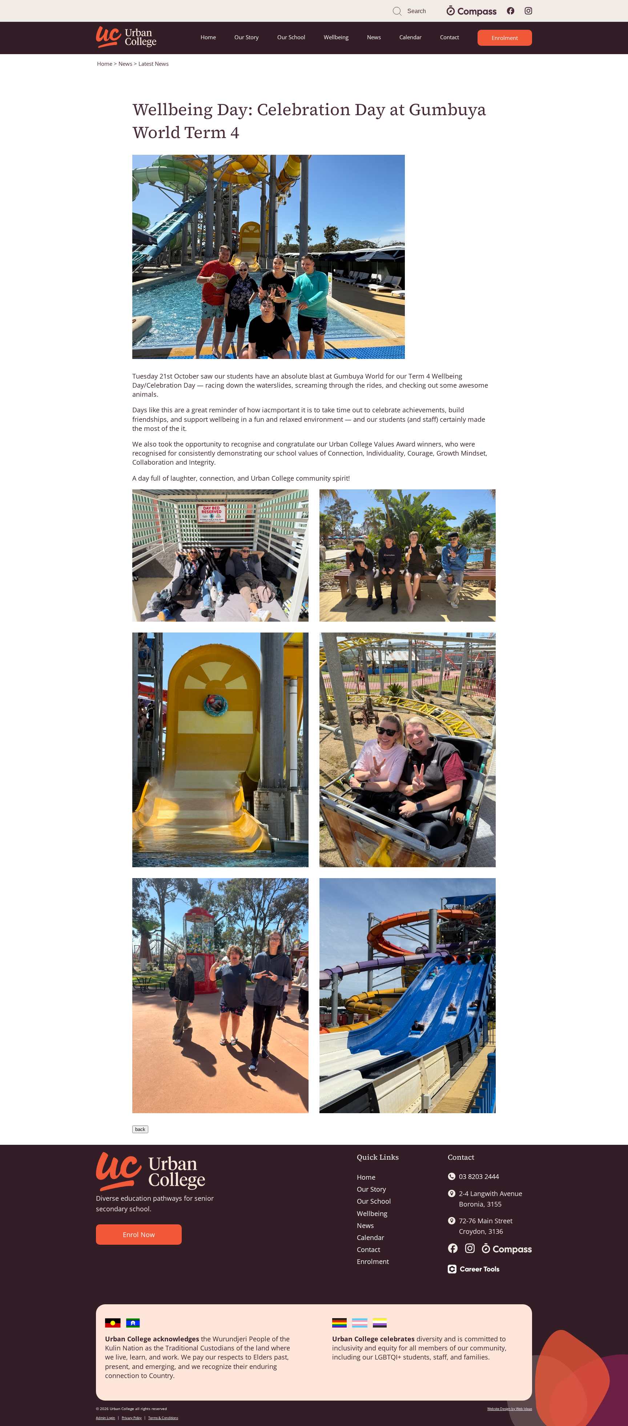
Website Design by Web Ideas (509, 1408)
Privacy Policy (132, 1417)
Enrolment (505, 37)
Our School (291, 37)
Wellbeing (336, 37)
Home (208, 37)
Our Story (246, 37)
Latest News (153, 63)
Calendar (410, 37)
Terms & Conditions (163, 1417)
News (374, 37)
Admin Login (105, 1417)
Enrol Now (139, 1234)
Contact (449, 37)
